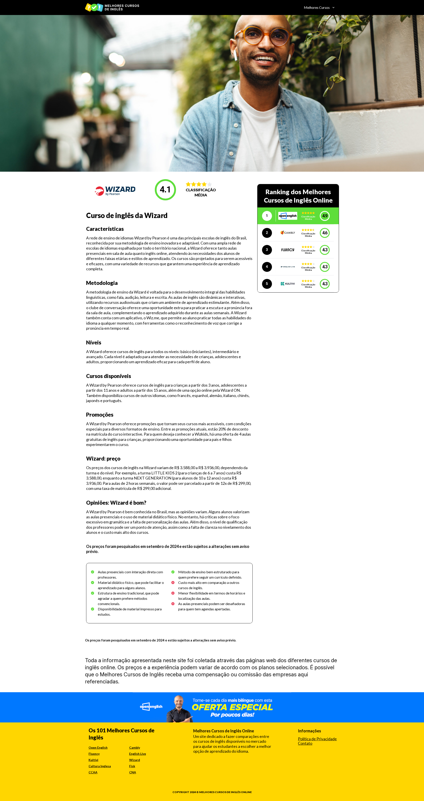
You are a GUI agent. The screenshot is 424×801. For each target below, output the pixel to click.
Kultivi (93, 760)
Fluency (94, 754)
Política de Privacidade (317, 738)
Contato (305, 743)
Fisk (132, 766)
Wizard (134, 760)
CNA (132, 772)
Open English (98, 747)
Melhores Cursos (317, 7)
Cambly (134, 747)
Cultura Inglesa (100, 766)
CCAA (93, 772)
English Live (137, 754)
